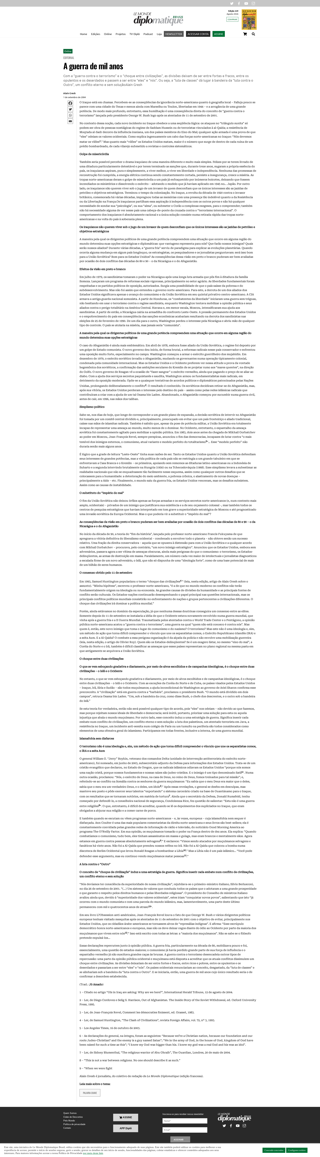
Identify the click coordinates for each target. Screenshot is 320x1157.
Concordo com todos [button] (273, 1150)
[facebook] (239, 3)
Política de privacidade (74, 1124)
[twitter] (231, 3)
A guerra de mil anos (93, 66)
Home (83, 33)
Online (108, 33)
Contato (67, 1128)
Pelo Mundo (69, 1120)
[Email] (70, 121)
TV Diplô (135, 33)
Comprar (232, 19)
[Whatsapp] (70, 115)
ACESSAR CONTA (198, 33)
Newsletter (174, 33)
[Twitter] (70, 109)
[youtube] (246, 3)
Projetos (121, 33)
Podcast (148, 33)
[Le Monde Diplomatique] (158, 25)
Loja (159, 33)
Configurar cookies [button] (297, 1150)
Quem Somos (70, 1113)
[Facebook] (70, 103)
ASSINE (218, 33)
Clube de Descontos (73, 1117)
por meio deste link (93, 1153)
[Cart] (245, 34)
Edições (95, 33)
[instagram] (253, 3)
